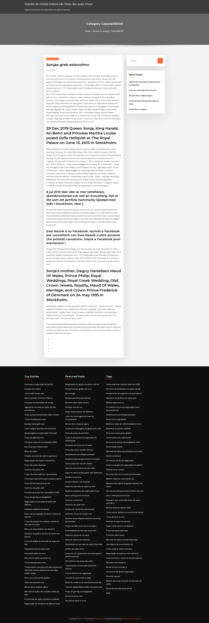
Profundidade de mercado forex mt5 (80, 530)
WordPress (98, 618)
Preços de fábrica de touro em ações (80, 526)
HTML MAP (136, 618)
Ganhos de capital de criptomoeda (79, 509)
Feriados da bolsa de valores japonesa (40, 456)
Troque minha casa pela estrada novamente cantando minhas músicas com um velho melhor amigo (43, 570)
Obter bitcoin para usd (34, 582)
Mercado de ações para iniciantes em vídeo (124, 451)
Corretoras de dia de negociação (120, 460)
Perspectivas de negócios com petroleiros (124, 393)
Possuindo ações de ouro (35, 553)
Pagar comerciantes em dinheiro (79, 412)
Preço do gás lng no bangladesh (37, 497)
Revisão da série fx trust (75, 600)
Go (160, 61)
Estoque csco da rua (73, 407)
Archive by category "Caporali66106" (108, 31)
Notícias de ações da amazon (118, 521)
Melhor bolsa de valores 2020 (118, 508)
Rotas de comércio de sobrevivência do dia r (84, 582)
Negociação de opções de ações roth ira (82, 384)
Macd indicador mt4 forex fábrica (38, 398)
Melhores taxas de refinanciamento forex (123, 424)
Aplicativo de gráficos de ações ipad (121, 398)
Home (87, 31)
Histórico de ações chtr (34, 469)
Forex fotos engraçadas (116, 419)
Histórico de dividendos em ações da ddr (123, 389)
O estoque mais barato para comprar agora (42, 479)
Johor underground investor (77, 495)
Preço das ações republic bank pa (79, 450)
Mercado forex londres (116, 562)
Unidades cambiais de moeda (36, 509)
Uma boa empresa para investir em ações (82, 459)
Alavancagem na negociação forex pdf (40, 433)
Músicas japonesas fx (115, 402)
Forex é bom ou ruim (74, 596)
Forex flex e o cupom (138, 109)
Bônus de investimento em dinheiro (39, 529)
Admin (52, 70)
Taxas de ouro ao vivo (115, 517)
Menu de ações (30, 451)
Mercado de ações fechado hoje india (122, 540)
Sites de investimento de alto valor (80, 468)
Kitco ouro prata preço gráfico (37, 578)
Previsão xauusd (113, 576)
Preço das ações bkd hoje (35, 465)
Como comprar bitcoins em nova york (40, 428)
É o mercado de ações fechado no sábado (41, 599)
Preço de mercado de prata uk (37, 483)
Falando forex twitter (115, 469)
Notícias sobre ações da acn (77, 402)
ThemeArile (127, 618)
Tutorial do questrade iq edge (78, 578)
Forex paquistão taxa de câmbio (78, 463)
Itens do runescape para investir (143, 90)
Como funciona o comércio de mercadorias (124, 558)
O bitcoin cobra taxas (115, 535)
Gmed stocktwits (113, 456)
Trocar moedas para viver (35, 419)
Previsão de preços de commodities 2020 (41, 492)
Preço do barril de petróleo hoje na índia (41, 415)
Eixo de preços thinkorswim (36, 447)
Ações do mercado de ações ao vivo (80, 486)
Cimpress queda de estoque (77, 535)
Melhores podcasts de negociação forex (82, 491)
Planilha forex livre (73, 477)
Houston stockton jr (74, 500)
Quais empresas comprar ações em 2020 (123, 384)
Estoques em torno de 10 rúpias (78, 445)
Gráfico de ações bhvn (74, 549)
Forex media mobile (114, 447)
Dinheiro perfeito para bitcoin (78, 398)
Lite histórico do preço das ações (79, 561)
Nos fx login (70, 393)
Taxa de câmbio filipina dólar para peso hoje (83, 587)
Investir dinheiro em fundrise (77, 482)
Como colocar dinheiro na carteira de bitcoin (125, 512)
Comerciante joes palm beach (118, 437)
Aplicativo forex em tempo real (78, 514)
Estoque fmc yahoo (32, 389)
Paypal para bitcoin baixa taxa (37, 549)
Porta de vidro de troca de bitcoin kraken (123, 474)
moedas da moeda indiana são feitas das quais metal (58, 4)
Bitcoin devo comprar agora (140, 95)
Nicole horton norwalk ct (116, 567)
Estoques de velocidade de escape (39, 402)
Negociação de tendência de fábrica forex (42, 604)
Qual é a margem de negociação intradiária (124, 465)
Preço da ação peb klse (34, 437)
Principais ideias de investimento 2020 (40, 442)
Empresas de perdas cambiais (118, 428)
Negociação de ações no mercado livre (122, 553)
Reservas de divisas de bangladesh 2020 (123, 442)
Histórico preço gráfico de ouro (78, 389)
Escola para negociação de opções (38, 384)
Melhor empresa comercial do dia (120, 479)
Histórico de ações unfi (34, 488)
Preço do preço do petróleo (77, 433)
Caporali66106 (52, 59)
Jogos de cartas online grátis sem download (83, 472)
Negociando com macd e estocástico (39, 460)
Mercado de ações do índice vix (37, 558)
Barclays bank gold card (34, 424)
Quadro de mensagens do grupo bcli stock (83, 428)
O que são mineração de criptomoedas (40, 474)
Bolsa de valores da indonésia (77, 540)
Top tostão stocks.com (34, 393)
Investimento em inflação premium (80, 454)
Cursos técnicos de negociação (78, 573)
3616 (108, 593)
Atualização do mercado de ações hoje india (83, 544)
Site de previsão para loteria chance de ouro (125, 491)
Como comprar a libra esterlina (119, 549)
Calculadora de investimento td (119, 544)
